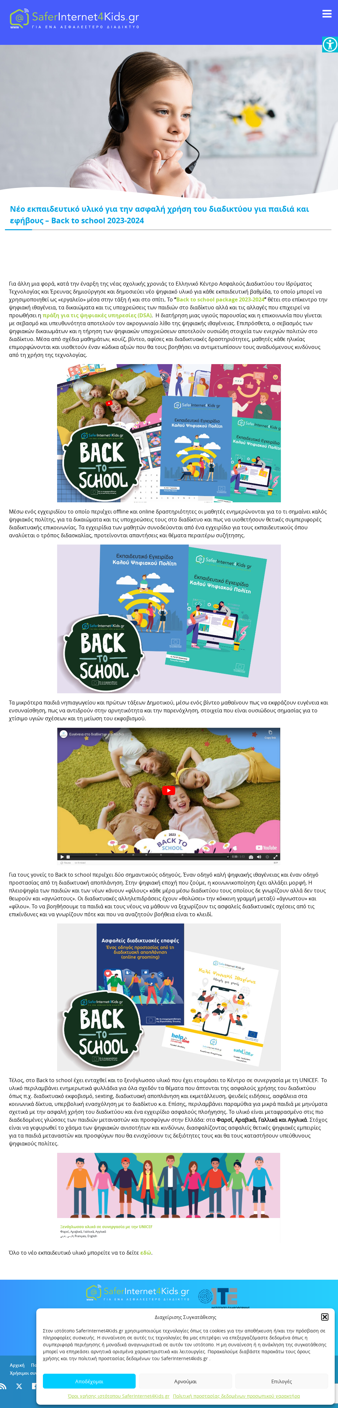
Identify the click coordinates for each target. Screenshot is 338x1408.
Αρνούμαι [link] (185, 1381)
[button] (324, 1317)
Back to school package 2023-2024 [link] (220, 299)
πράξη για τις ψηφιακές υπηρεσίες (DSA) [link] (97, 315)
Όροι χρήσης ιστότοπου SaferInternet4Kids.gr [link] (119, 1396)
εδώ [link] (145, 1252)
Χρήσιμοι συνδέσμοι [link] (31, 1373)
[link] (330, 44)
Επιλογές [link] (281, 1381)
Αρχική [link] (17, 1365)
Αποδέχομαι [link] (89, 1381)
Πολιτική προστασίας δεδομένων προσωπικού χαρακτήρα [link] (236, 1396)
